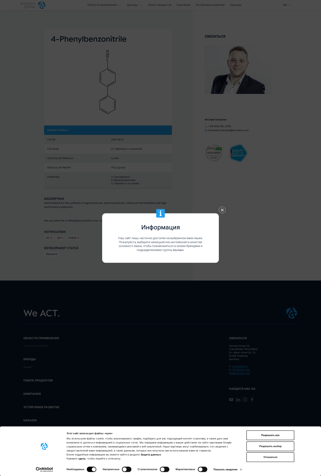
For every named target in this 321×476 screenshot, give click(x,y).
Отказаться (270, 457)
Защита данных (151, 454)
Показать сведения (225, 469)
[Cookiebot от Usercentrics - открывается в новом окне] (44, 469)
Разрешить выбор (270, 446)
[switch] (126, 469)
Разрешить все (270, 435)
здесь (82, 458)
